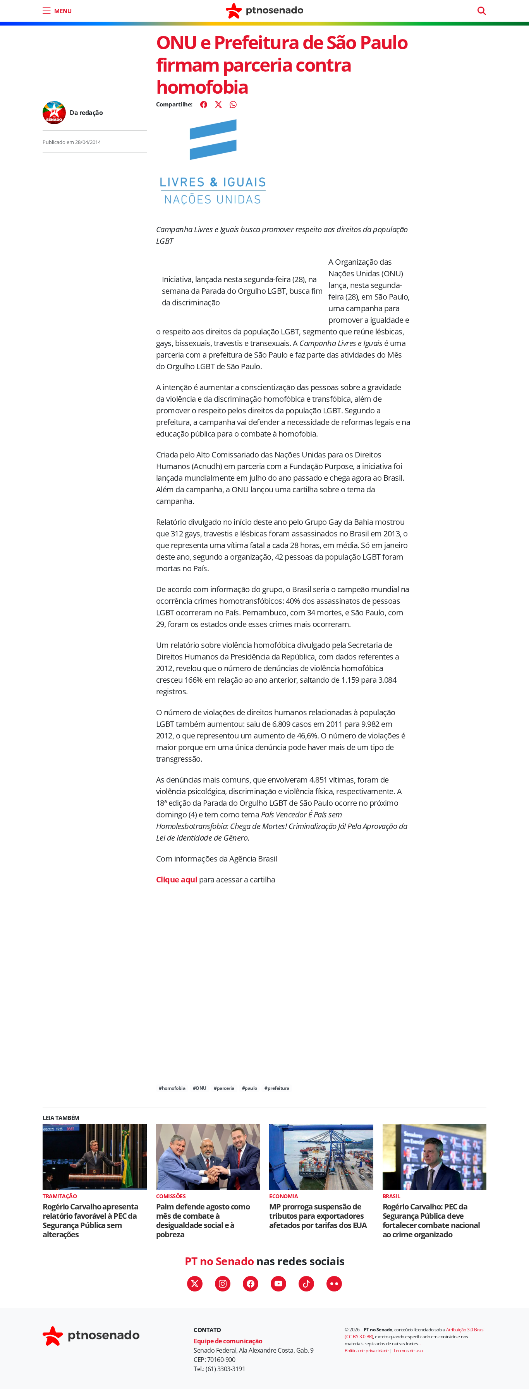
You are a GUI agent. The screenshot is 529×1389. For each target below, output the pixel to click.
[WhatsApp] (233, 104)
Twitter (195, 1283)
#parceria (224, 1088)
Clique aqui (177, 879)
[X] (218, 104)
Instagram (222, 1283)
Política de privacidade (367, 1350)
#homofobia (172, 1088)
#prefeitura (276, 1088)
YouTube (278, 1283)
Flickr (334, 1283)
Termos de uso (408, 1350)
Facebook (250, 1283)
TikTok (306, 1283)
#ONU (199, 1088)
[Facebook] (203, 104)
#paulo (249, 1088)
